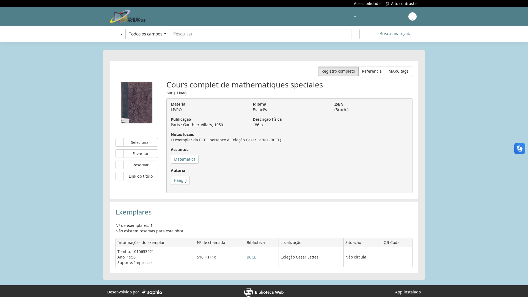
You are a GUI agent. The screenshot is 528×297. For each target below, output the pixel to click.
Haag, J (180, 178)
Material (178, 102)
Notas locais (182, 132)
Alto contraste (404, 3)
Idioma (259, 102)
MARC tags (399, 69)
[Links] (378, 16)
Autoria (178, 168)
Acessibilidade (367, 3)
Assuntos (179, 147)
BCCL (251, 255)
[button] (314, 16)
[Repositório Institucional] (388, 17)
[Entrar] (412, 16)
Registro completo (338, 69)
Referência (372, 69)
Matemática (185, 157)
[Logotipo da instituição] (127, 16)
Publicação (181, 117)
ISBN (338, 102)
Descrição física (267, 117)
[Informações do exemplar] (397, 256)
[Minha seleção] (347, 16)
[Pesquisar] (355, 34)
